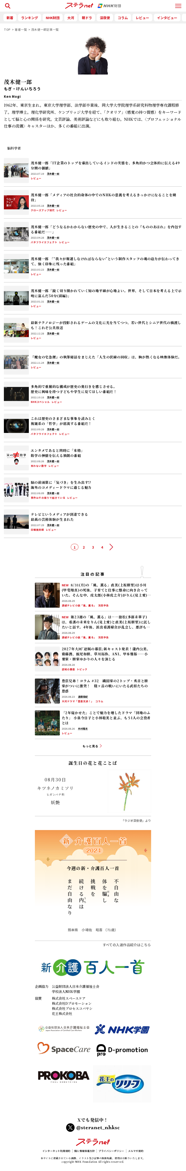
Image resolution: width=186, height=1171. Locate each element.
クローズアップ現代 (43, 210)
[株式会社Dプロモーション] (122, 1052)
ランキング (29, 17)
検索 (7, 4)
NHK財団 (53, 17)
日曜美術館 (37, 530)
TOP (7, 29)
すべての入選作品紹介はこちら (127, 944)
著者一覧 (21, 29)
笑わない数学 (39, 466)
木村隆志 (83, 728)
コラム (123, 17)
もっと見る (90, 746)
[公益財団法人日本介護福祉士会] (64, 1031)
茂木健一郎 (53, 173)
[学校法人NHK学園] (122, 1031)
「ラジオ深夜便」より (136, 820)
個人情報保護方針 (84, 1151)
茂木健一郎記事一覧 (45, 29)
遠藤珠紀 (83, 696)
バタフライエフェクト (44, 242)
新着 (10, 17)
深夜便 (105, 17)
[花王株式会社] (122, 1085)
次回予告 (103, 605)
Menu (178, 4)
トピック (82, 669)
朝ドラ (87, 17)
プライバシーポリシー (111, 1151)
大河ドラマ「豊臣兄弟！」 (78, 701)
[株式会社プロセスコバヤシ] (64, 1085)
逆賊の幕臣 (68, 669)
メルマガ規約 (135, 1151)
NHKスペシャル (40, 402)
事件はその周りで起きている (48, 498)
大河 (70, 17)
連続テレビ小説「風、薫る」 (79, 605)
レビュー (142, 17)
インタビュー (167, 17)
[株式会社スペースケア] (64, 1052)
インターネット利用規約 (56, 1151)
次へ (111, 547)
